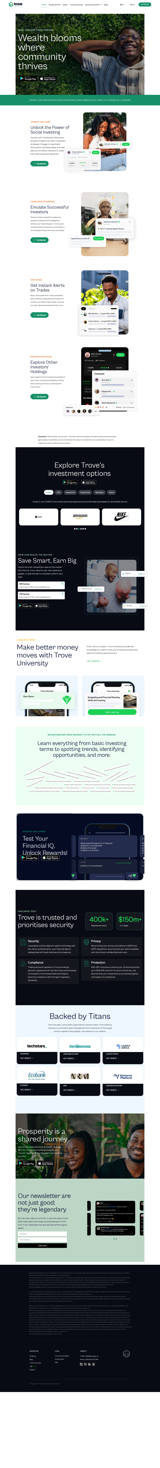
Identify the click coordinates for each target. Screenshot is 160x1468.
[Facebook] (93, 1364)
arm (65, 1086)
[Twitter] (81, 1364)
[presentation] (114, 1239)
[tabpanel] (38, 517)
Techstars (24, 1054)
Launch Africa (112, 1054)
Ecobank (24, 1085)
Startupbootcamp (70, 1054)
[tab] (48, 492)
